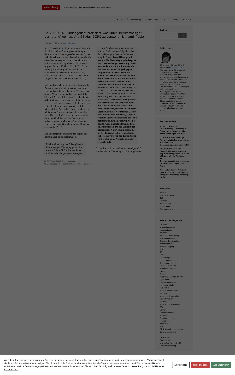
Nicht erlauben (200, 365)
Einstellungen (181, 365)
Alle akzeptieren (221, 365)
